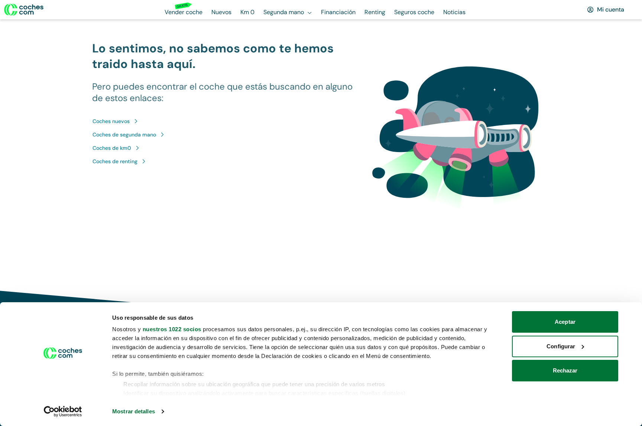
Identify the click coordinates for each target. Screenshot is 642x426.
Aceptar (565, 322)
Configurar (561, 346)
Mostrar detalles (133, 411)
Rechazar (565, 370)
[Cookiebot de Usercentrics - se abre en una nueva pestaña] (62, 411)
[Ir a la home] (24, 9)
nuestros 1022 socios (172, 329)
